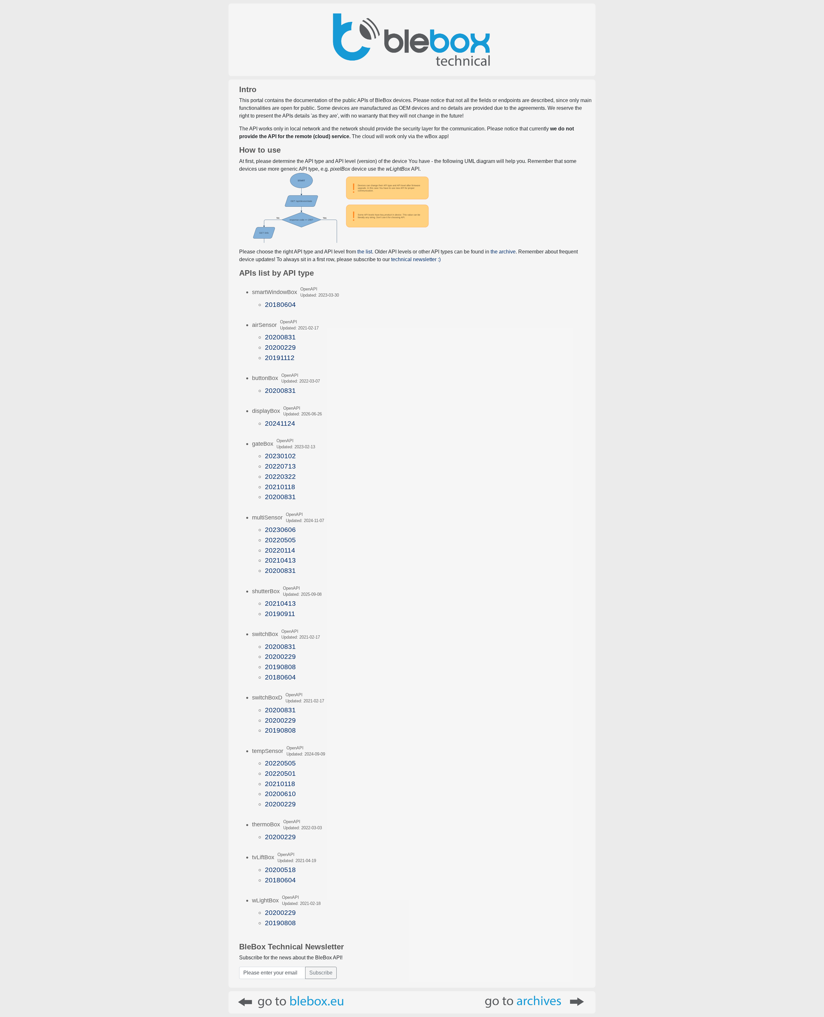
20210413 (280, 560)
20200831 (280, 337)
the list (364, 251)
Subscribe (320, 972)
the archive (503, 251)
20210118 (280, 486)
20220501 (280, 773)
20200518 (280, 869)
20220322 (280, 476)
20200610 (280, 793)
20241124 (280, 423)
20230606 (280, 529)
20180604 (280, 304)
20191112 (280, 357)
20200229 (280, 347)
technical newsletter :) (416, 259)
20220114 (280, 550)
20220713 (280, 466)
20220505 (280, 540)
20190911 (280, 613)
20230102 (280, 456)
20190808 (280, 666)
